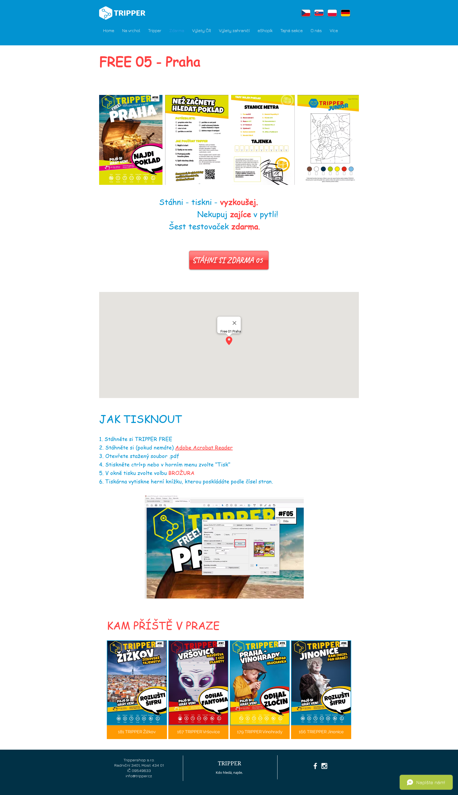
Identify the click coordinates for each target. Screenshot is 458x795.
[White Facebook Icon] (315, 766)
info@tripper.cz (139, 776)
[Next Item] (350, 140)
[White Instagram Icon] (324, 766)
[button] (154, 30)
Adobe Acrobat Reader (204, 447)
